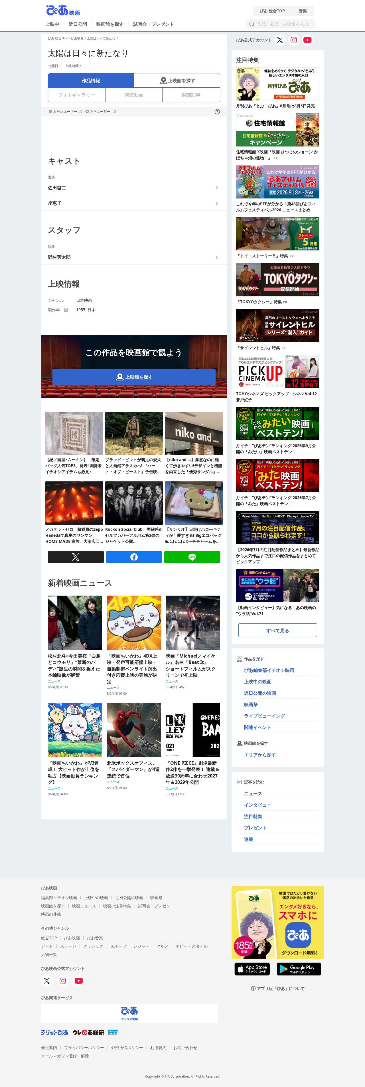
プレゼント (255, 828)
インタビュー (257, 805)
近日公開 (78, 24)
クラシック (93, 946)
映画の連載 (51, 914)
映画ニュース (84, 906)
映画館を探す (110, 24)
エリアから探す (260, 755)
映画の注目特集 (117, 906)
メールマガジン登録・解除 (65, 1055)
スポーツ (118, 946)
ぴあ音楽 (95, 938)
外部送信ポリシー (127, 1047)
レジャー (141, 946)
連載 (248, 839)
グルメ (163, 946)
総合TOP (49, 938)
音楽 (303, 11)
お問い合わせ (185, 1047)
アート (47, 946)
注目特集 (253, 816)
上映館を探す (181, 80)
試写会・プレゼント (153, 24)
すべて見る (277, 630)
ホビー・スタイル (192, 946)
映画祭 (251, 704)
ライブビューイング (264, 716)
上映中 (52, 24)
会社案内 (49, 1047)
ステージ (68, 946)
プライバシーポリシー (84, 1047)
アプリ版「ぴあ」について (281, 988)
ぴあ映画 (77, 38)
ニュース (253, 793)
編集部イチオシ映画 (59, 897)
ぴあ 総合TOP (272, 11)
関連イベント (257, 727)
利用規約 (158, 1047)
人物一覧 (49, 954)
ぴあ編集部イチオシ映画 (269, 670)
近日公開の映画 (260, 693)
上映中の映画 (257, 681)
